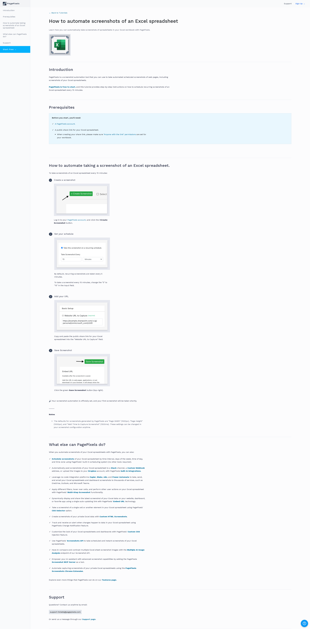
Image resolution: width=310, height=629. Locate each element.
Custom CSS (134, 532)
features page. (109, 580)
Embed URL (119, 501)
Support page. (89, 619)
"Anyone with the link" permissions (120, 134)
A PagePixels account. (65, 124)
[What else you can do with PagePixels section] (107, 444)
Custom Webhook (136, 468)
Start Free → (9, 49)
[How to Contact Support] (66, 597)
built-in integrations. (131, 471)
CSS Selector (58, 510)
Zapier (93, 477)
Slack (113, 468)
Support (7, 43)
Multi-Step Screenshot (78, 492)
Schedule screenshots (63, 459)
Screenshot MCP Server (64, 562)
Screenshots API (75, 541)
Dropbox (92, 471)
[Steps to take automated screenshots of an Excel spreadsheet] (172, 165)
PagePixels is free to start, (62, 87)
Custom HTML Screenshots (113, 516)
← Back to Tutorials (58, 13)
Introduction (9, 10)
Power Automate (120, 477)
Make (99, 477)
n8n (105, 477)
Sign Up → (300, 3)
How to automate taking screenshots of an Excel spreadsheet (14, 25)
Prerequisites (9, 17)
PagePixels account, (76, 220)
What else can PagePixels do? (15, 35)
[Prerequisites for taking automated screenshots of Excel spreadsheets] (76, 107)
